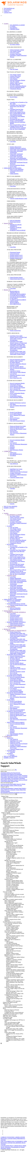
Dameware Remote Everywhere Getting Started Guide (13, 821)
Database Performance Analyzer (18, 148)
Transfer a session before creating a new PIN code (14, 912)
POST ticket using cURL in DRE (14, 1028)
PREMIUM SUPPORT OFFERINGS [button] (16, 612)
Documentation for (5, 792)
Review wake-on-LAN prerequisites (13, 1005)
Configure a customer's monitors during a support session (14, 960)
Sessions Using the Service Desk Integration (13, 920)
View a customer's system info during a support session (15, 971)
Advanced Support (14, 253)
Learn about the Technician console (13, 923)
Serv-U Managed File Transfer (17, 387)
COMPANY (4, 1137)
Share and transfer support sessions (13, 910)
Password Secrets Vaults (12, 878)
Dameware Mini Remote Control (18, 429)
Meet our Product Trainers (7, 785)
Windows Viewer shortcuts (9, 1015)
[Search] (16, 794)
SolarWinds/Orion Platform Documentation (11, 774)
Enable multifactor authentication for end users (14, 897)
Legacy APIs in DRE (10, 1032)
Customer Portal (8, 12)
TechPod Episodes (5, 791)
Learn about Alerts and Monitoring (14, 845)
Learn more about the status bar (13, 974)
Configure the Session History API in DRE (15, 1040)
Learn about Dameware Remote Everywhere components (11, 831)
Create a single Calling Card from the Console (15, 989)
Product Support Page (15, 330)
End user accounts (7, 891)
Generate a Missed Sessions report (14, 881)
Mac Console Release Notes (11, 804)
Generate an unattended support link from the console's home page (15, 905)
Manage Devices (9, 841)
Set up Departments (11, 868)
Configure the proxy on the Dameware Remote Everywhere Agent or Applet (14, 1013)
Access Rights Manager (16, 396)
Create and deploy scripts (12, 875)
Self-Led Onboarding (15, 220)
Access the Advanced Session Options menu (13, 951)
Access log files (8, 924)
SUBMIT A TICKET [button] (9, 757)
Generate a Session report (12, 884)
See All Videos (13, 97)
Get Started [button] (4, 819)
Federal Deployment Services (17, 279)
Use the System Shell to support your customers (15, 968)
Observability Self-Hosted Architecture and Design (16, 154)
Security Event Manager (16, 412)
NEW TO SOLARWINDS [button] (13, 601)
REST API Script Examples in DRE (13, 1025)
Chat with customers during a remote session (15, 934)
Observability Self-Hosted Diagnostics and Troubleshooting (18, 157)
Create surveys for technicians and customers (14, 870)
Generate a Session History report (14, 880)
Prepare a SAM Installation (16, 120)
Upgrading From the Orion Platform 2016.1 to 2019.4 (16, 110)
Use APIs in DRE (7, 1018)
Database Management (15, 147)
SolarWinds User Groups (16, 469)
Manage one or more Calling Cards (14, 993)
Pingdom (12, 448)
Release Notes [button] (4, 796)
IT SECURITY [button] (11, 699)
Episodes (12, 503)
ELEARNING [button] (10, 544)
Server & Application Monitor (17, 87)
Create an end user (9, 893)
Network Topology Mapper (16, 366)
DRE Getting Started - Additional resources (13, 832)
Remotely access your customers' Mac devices (14, 978)
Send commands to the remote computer (13, 963)
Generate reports (9, 879)
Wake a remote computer (11, 1006)
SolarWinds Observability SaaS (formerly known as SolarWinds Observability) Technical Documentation (18, 348)
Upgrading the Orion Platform (17, 116)
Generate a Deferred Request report (14, 889)
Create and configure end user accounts (14, 894)
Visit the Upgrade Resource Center (18, 198)
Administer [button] (4, 834)
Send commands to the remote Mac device (14, 983)
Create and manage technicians (13, 861)
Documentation (7, 9)
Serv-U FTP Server (14, 418)
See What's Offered (15, 44)
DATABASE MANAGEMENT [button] (15, 692)
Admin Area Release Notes (11, 800)
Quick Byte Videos (14, 52)
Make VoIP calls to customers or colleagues (12, 940)
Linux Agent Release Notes (11, 811)
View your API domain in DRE (12, 1022)
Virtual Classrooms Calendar (17, 49)
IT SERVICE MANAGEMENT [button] (15, 711)
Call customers (9, 942)
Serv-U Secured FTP (15, 389)
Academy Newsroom (15, 473)
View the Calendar (14, 81)
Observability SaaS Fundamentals (18, 149)
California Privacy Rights (20, 1145)
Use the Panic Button (11, 840)
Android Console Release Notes (12, 809)
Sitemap (9, 1148)
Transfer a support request (12, 928)
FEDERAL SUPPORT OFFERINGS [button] (16, 622)
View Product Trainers (15, 51)
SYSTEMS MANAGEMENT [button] (14, 675)
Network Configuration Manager (18, 86)
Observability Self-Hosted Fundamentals (16, 151)
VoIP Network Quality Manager (18, 372)
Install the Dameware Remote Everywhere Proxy (12, 1010)
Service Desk (13, 166)
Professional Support (15, 252)
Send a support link (9, 902)
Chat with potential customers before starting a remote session (15, 936)
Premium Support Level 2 (16, 256)
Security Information (6, 1147)
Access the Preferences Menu (13, 976)
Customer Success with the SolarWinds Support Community (18, 127)
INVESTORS (10, 1137)
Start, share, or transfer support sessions (12, 899)
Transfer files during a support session (15, 969)
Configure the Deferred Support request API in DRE (14, 1037)
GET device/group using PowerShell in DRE (15, 1027)
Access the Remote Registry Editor (14, 973)
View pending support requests (12, 925)
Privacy (11, 1145)
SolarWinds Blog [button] (11, 750)
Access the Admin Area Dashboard (13, 839)
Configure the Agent (11, 909)
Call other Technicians (11, 943)
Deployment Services (15, 222)
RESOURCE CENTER (7, 1138)
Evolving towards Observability (9, 784)
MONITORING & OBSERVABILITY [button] (16, 630)
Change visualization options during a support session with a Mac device (15, 980)
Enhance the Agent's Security (10, 1002)
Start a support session (10, 900)
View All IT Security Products (17, 420)
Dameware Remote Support (17, 427)
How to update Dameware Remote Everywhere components (11, 817)
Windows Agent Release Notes (12, 802)
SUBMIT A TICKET (9, 507)
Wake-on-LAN (6, 1003)
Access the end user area (11, 895)
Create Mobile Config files (12, 876)
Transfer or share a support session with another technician (14, 915)
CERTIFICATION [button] (11, 575)
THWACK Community (10, 789)
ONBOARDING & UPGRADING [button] (12, 168)
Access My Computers (10, 930)
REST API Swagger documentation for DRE (14, 1030)
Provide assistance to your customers (12, 922)
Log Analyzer (13, 373)
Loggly (12, 441)
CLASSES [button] (9, 526)
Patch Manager (13, 419)
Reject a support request (12, 929)
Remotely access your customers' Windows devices (13, 955)
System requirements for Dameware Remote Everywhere (14, 828)
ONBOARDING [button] (11, 606)
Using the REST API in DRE (12, 1023)
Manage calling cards (11, 871)
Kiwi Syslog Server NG (16, 378)
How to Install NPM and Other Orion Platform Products (17, 114)
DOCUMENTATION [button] (12, 735)
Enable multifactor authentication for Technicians (15, 866)
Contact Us (6, 11)
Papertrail (12, 447)
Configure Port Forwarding (11, 994)
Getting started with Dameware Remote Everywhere (12, 823)
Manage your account (10, 860)
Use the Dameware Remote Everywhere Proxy (13, 1008)
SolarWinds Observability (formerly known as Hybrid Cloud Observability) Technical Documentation (18, 338)
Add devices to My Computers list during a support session (14, 907)
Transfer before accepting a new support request (14, 917)
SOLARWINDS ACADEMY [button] (14, 514)
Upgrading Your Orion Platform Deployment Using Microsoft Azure (18, 106)
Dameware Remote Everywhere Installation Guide (13, 814)
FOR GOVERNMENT (17, 1141)
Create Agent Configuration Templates (13, 863)
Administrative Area (8, 837)
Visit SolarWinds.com (9, 8)
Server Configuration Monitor (17, 393)
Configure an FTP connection (13, 1001)
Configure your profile (10, 850)
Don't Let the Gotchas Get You (17, 112)
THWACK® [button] (10, 738)
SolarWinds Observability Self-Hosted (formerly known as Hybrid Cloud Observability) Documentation (14, 777)
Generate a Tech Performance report (15, 883)
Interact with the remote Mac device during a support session (15, 985)
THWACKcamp (18, 785)
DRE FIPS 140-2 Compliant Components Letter (10, 1017)
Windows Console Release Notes (13, 801)
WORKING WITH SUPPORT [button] (14, 626)
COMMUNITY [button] (8, 451)
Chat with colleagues (11, 938)
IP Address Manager (15, 84)
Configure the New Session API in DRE (14, 1034)
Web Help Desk (14, 431)
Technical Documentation (7, 788)
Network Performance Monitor (17, 80)
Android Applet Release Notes (12, 810)
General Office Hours (15, 76)
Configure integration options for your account (15, 858)
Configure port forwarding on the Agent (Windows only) (14, 996)
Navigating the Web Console (17, 119)
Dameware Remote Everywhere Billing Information (14, 826)
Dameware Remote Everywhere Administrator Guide (11, 836)
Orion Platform (13, 79)
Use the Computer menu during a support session (14, 949)
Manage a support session (12, 953)
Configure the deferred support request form (13, 873)
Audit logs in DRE (10, 890)
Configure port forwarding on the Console (14, 999)
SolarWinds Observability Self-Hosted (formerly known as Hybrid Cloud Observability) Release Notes (14, 780)
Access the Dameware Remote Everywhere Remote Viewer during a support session (14, 946)
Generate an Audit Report (12, 885)
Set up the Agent (10, 856)
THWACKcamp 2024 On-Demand (18, 472)
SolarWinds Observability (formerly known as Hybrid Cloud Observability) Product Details (18, 343)
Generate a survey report (12, 888)
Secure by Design (21, 784)
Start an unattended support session (13, 903)
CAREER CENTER (19, 1137)
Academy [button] (6, 23)
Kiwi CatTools (13, 376)
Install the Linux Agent (11, 843)
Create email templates (11, 854)
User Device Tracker (15, 371)
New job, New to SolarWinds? (17, 129)
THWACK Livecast (15, 470)
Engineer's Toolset (14, 365)
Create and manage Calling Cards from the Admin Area (14, 991)
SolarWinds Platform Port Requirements (10, 772)
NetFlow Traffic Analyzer (16, 83)
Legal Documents (5, 1145)
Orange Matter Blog (21, 789)
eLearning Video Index (15, 54)
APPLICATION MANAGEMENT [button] (15, 722)
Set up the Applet (10, 855)
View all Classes (14, 69)
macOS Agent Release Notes (12, 805)
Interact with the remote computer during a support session (14, 965)
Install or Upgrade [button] (5, 812)
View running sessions (10, 849)
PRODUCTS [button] (7, 290)
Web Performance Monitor (16, 397)
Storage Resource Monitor (16, 386)
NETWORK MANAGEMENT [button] (15, 654)
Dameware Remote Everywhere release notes (12, 798)
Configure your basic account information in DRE (13, 852)
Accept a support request (12, 927)
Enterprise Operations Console (17, 375)
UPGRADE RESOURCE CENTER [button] (16, 603)
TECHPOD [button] (10, 753)
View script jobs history (12, 886)
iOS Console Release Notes (11, 806)
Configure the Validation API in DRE (15, 1038)
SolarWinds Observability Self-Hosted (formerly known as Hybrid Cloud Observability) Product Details (18, 641)
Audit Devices (9, 844)
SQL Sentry (13, 404)
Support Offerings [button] (8, 223)
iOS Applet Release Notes (11, 807)
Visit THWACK (14, 463)
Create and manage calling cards (12, 987)
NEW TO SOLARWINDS (10, 506)
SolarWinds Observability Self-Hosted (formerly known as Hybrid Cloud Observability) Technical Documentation (18, 635)
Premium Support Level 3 (16, 258)
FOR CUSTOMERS (6, 1141)
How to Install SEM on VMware (18, 125)
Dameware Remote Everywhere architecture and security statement (14, 847)
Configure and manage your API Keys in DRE (15, 1020)
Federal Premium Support (16, 277)
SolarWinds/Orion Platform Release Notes (11, 775)
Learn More (13, 141)
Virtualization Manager (15, 88)
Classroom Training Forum (16, 477)
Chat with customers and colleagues (13, 932)
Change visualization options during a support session (15, 958)
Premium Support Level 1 (16, 255)
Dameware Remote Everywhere (18, 426)
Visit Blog (12, 488)
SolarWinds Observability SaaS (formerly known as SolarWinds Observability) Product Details (18, 353)
